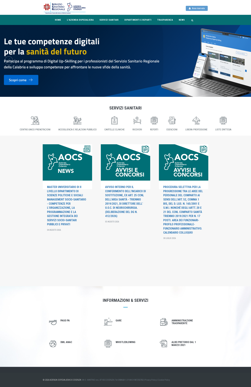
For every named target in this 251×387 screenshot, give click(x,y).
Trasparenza (165, 20)
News (182, 20)
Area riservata (198, 8)
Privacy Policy (151, 380)
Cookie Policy (164, 380)
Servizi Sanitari (109, 20)
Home (58, 20)
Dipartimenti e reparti (138, 20)
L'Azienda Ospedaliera (80, 20)
